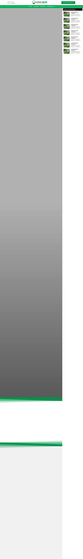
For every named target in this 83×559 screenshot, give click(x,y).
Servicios (36, 6)
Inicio (30, 6)
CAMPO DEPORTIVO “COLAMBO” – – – (74, 37)
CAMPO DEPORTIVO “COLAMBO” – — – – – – (75, 13)
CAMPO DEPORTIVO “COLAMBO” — (74, 44)
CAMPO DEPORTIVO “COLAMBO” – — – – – (74, 19)
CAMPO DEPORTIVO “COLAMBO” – (74, 50)
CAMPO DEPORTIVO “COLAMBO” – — (74, 31)
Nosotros (42, 6)
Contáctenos (50, 6)
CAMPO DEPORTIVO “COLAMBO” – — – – (74, 25)
